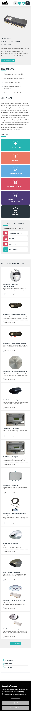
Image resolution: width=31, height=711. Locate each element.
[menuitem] (19, 3)
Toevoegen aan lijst (8, 60)
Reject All (15, 703)
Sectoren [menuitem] (8, 664)
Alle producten (15, 643)
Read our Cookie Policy (19, 694)
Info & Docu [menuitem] (9, 667)
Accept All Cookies (15, 707)
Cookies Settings (15, 698)
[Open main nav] (27, 3)
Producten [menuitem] (9, 660)
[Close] (29, 683)
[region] (15, 696)
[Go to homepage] (7, 3)
